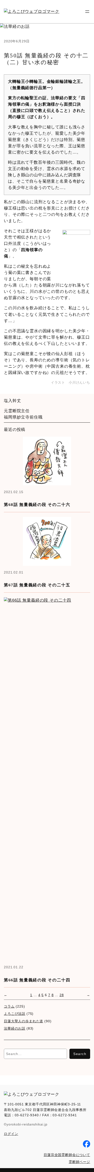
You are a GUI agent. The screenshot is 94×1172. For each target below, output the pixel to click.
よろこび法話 (14, 1014)
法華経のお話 (14, 1028)
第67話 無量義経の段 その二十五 (37, 585)
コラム (9, 1006)
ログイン (11, 1134)
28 (62, 995)
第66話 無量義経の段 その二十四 (37, 980)
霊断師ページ (79, 1162)
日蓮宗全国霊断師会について (67, 1155)
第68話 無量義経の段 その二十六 (37, 504)
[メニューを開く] (87, 12)
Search (79, 1054)
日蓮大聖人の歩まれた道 (23, 1021)
